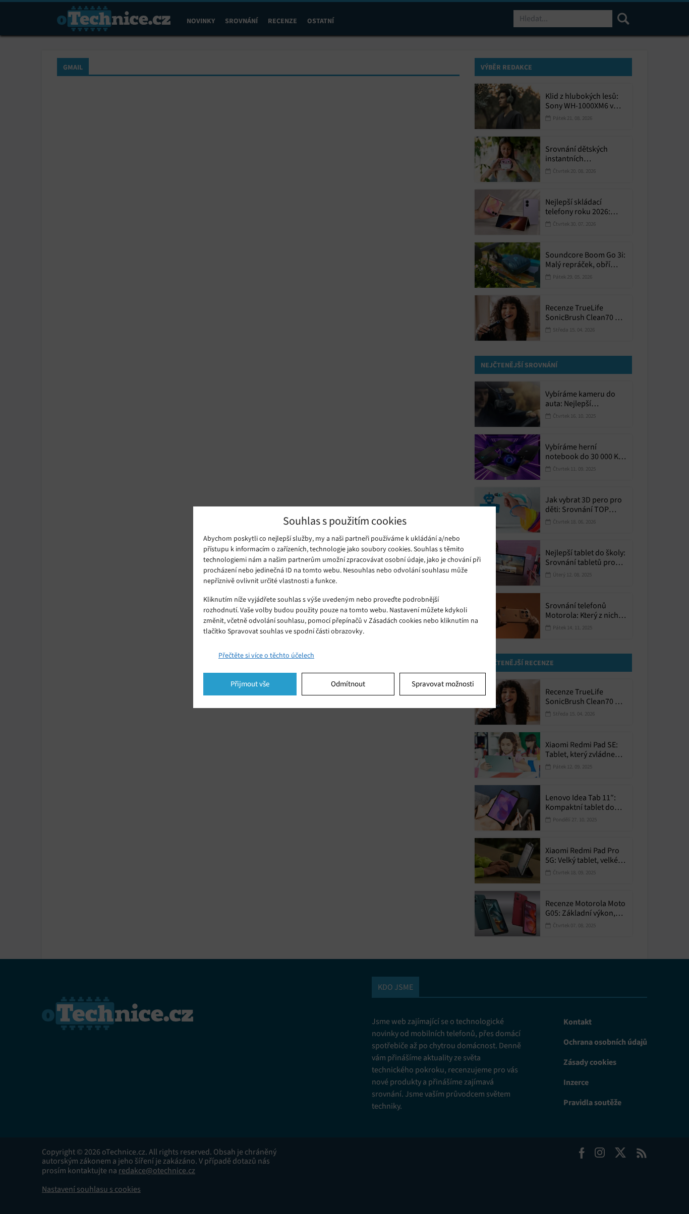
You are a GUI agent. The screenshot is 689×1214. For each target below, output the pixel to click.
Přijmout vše (250, 683)
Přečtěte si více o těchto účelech (266, 655)
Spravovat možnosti (443, 683)
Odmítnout (348, 683)
